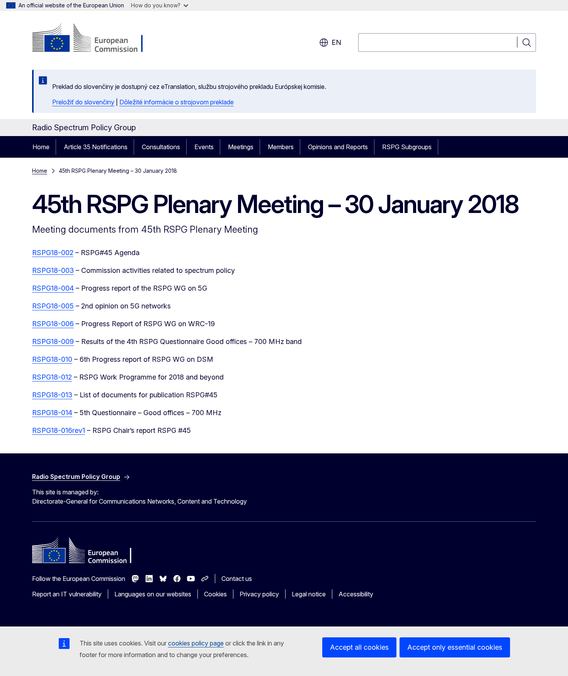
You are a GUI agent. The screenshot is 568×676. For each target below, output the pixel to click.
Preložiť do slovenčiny (83, 102)
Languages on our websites (152, 594)
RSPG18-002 (52, 253)
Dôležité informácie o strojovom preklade (176, 102)
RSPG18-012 (52, 377)
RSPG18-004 (53, 288)
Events (204, 147)
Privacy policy (259, 594)
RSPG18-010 (52, 359)
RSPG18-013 (52, 395)
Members (281, 147)
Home (40, 147)
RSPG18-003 (53, 270)
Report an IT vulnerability (67, 594)
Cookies (215, 594)
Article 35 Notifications (96, 147)
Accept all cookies (359, 647)
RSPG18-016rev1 (58, 430)
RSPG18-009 (53, 341)
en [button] (336, 42)
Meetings (240, 147)
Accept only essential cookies (454, 647)
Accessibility (355, 594)
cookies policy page (196, 643)
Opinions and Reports (338, 147)
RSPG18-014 (52, 413)
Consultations (161, 147)
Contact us (236, 578)
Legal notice (309, 594)
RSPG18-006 (53, 324)
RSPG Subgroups (407, 147)
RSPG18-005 (53, 306)
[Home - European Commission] (94, 38)
